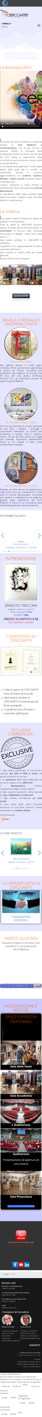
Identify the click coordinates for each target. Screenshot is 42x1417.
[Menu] (39, 25)
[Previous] (1, 1201)
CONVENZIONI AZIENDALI (21, 918)
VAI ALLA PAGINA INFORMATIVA (21, 1206)
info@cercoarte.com (9, 1308)
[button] (2, 535)
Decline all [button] (17, 1386)
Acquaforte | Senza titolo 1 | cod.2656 (21, 547)
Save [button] (20, 1412)
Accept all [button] (5, 1386)
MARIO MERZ (28, 859)
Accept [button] (4, 1397)
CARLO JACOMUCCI (21, 544)
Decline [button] (13, 1397)
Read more (35, 1386)
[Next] (2, 1201)
